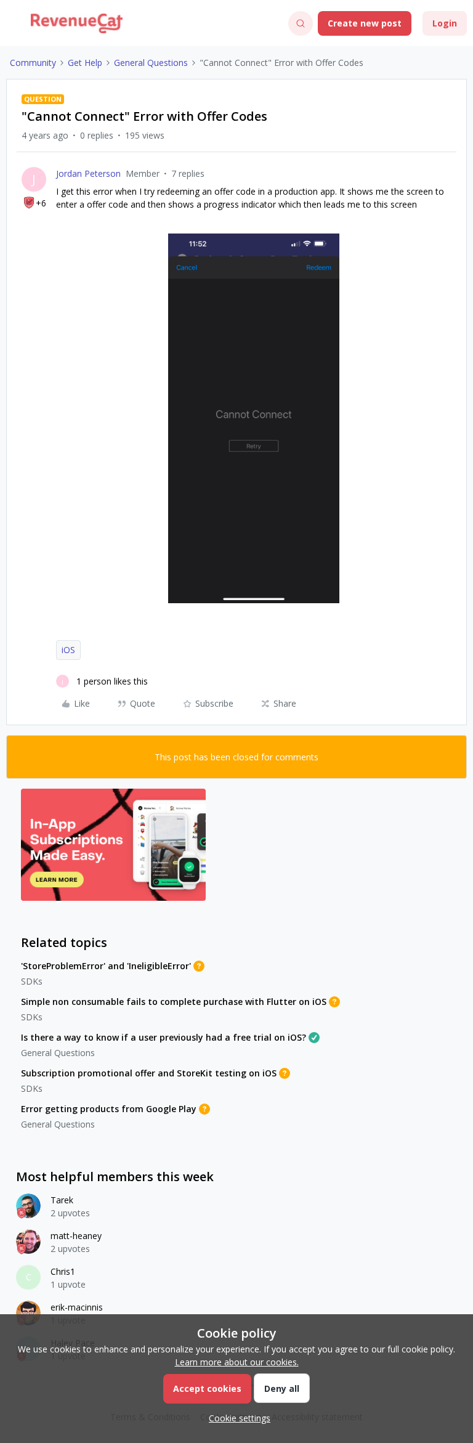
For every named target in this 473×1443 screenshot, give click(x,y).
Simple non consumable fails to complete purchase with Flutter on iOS (173, 1001)
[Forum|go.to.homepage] (77, 23)
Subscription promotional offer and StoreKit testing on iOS (149, 1073)
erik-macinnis (77, 1307)
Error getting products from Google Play (108, 1109)
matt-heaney (76, 1236)
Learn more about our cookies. (237, 1362)
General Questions (151, 62)
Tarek (62, 1200)
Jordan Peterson (88, 173)
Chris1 (63, 1271)
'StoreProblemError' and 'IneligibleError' (106, 966)
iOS (68, 650)
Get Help (85, 62)
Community (33, 62)
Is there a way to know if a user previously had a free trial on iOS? (163, 1037)
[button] (13, 25)
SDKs (31, 981)
